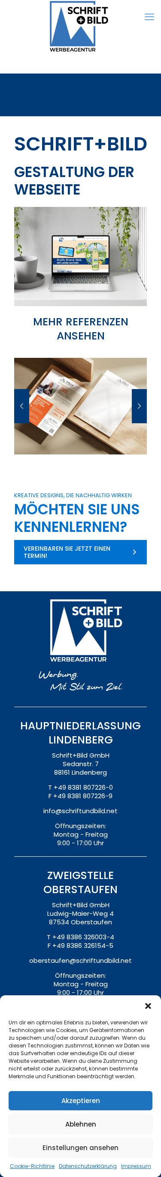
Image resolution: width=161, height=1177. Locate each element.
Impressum (136, 1166)
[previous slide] (21, 406)
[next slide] (139, 406)
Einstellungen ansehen (80, 1147)
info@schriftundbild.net (80, 810)
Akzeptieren (80, 1100)
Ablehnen (80, 1124)
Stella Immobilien (80, 435)
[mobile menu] (149, 17)
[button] (148, 1006)
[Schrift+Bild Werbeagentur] (80, 28)
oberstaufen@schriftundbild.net (80, 960)
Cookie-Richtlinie (32, 1166)
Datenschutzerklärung (88, 1166)
